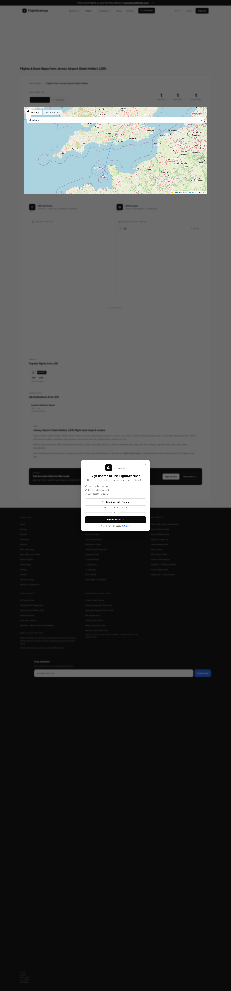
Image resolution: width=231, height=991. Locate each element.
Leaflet (176, 192)
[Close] (145, 464)
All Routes (34, 112)
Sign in (127, 526)
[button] (28, 111)
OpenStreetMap (189, 192)
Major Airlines (53, 112)
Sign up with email (115, 519)
